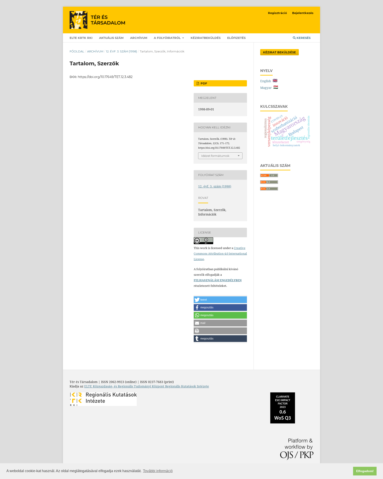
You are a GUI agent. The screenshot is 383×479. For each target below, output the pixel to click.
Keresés (303, 38)
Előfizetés (236, 38)
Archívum (138, 38)
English (266, 81)
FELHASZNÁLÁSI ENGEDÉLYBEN (218, 280)
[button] (220, 299)
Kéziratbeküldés (206, 38)
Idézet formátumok (215, 156)
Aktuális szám (111, 38)
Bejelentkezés (302, 13)
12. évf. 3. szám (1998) (121, 51)
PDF (203, 83)
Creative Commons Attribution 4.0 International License (220, 253)
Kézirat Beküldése (279, 52)
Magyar (267, 88)
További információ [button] (158, 471)
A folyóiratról (168, 38)
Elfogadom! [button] (365, 471)
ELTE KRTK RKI (81, 38)
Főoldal (77, 51)
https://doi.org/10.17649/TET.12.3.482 (105, 77)
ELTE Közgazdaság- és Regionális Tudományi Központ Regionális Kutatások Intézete (146, 386)
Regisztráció (277, 13)
